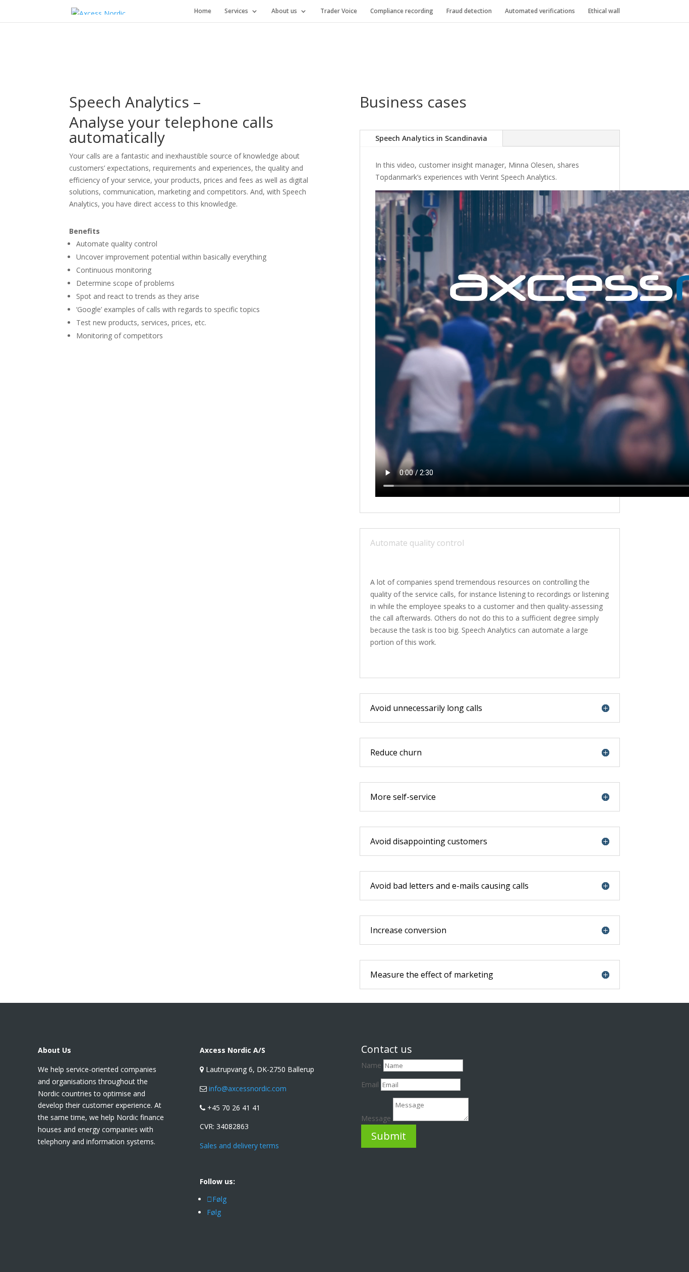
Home (202, 11)
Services (236, 11)
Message (376, 1118)
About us (284, 11)
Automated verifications (540, 11)
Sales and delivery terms (239, 1145)
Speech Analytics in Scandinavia (431, 138)
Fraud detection (469, 11)
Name (371, 1065)
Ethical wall (604, 11)
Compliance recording (401, 11)
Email (371, 1084)
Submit (388, 1136)
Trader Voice (338, 11)
